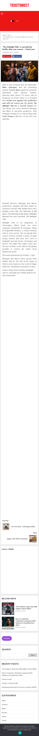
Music (4, 709)
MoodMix (7, 638)
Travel (4, 720)
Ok (20, 733)
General (4, 704)
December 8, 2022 (8, 52)
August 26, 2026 (21, 611)
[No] (37, 730)
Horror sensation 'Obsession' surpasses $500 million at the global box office (25, 622)
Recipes (4, 713)
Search (6, 649)
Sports (4, 716)
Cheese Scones (7, 679)
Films (4, 701)
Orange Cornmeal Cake (10, 683)
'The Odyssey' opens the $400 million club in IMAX (26, 608)
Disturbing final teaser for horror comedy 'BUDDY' (19, 687)
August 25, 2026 (21, 627)
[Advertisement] (29, 21)
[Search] (17, 21)
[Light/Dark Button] (12, 21)
